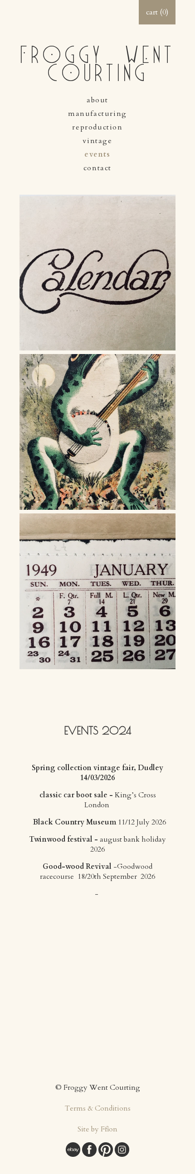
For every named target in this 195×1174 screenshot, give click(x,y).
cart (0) (157, 12)
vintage (97, 141)
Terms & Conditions (98, 1108)
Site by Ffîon (97, 1129)
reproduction (97, 127)
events (97, 154)
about (97, 100)
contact (97, 168)
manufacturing (97, 114)
